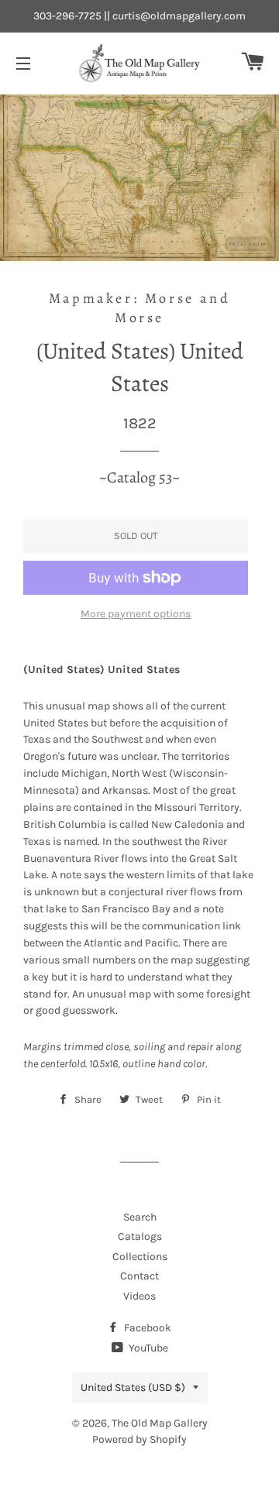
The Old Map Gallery (160, 1423)
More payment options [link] (136, 613)
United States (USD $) (133, 1387)
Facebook (146, 1327)
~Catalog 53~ (139, 477)
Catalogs (140, 1236)
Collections (139, 1256)
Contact (139, 1276)
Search (140, 1217)
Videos (139, 1296)
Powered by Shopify (139, 1439)
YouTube (147, 1348)
